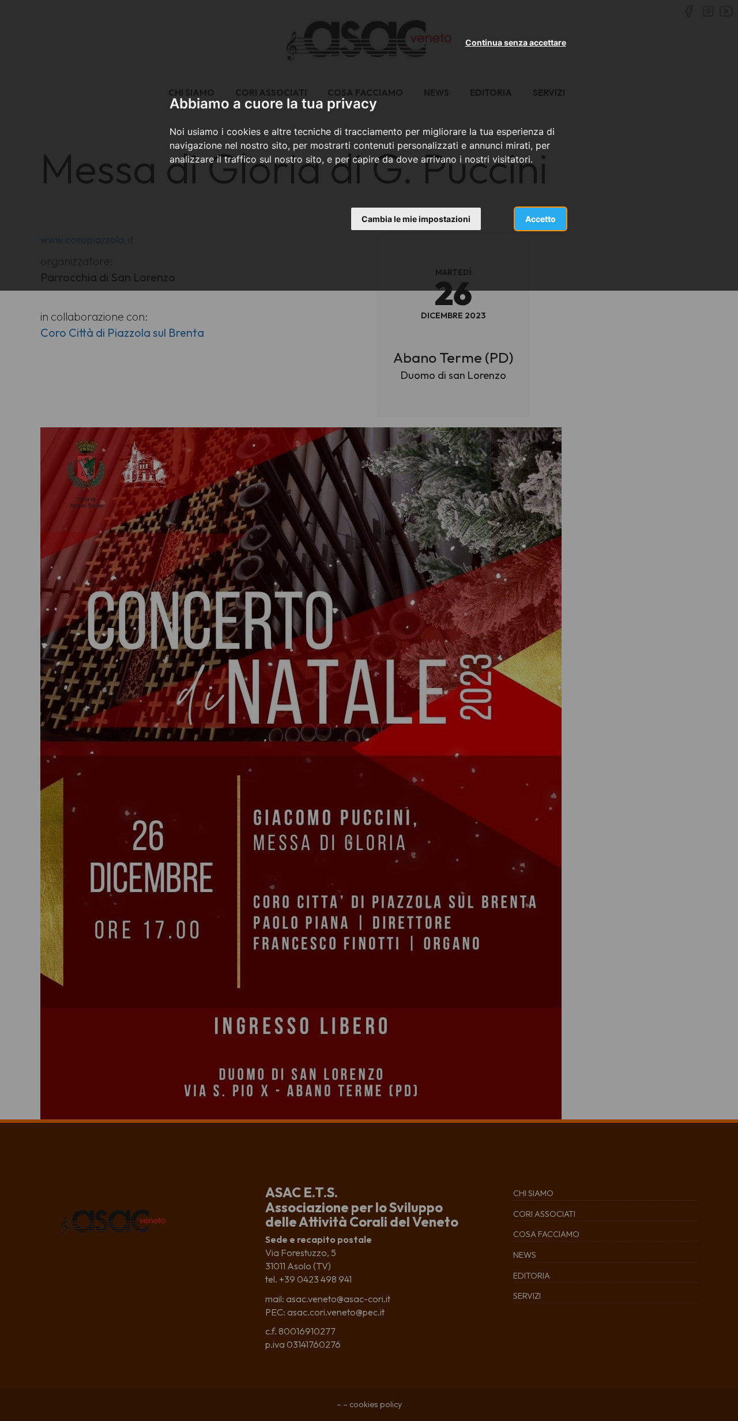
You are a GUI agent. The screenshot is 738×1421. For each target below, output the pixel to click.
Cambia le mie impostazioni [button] (416, 219)
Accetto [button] (540, 219)
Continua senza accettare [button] (515, 42)
